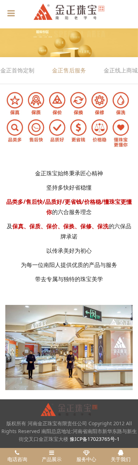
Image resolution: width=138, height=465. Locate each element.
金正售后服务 (69, 70)
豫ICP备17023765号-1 (95, 439)
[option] (69, 42)
